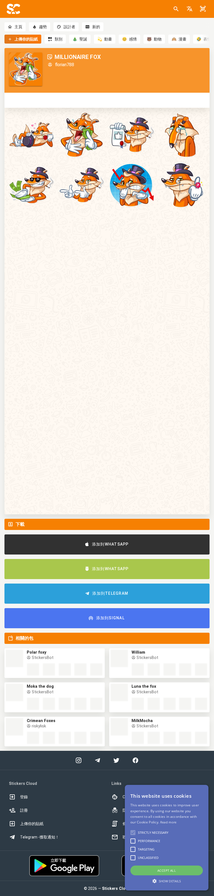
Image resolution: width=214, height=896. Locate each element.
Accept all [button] (166, 870)
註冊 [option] (24, 810)
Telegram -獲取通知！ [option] (39, 837)
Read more (168, 822)
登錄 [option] (24, 797)
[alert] (166, 837)
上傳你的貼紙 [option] (31, 823)
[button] (189, 9)
